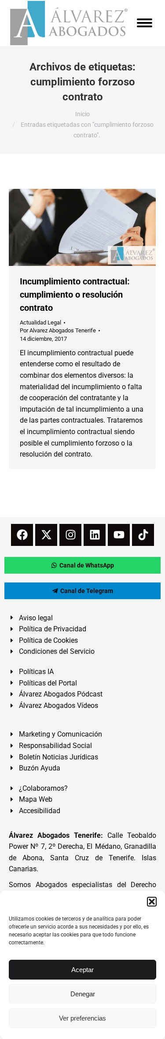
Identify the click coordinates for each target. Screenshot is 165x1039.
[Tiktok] (143, 535)
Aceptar (82, 969)
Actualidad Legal (40, 322)
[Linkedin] (95, 535)
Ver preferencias (82, 1018)
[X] (46, 535)
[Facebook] (22, 535)
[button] (151, 901)
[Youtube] (119, 535)
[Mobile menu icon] (144, 23)
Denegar (82, 994)
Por (58, 330)
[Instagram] (70, 535)
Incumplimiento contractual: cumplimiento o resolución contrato (75, 294)
